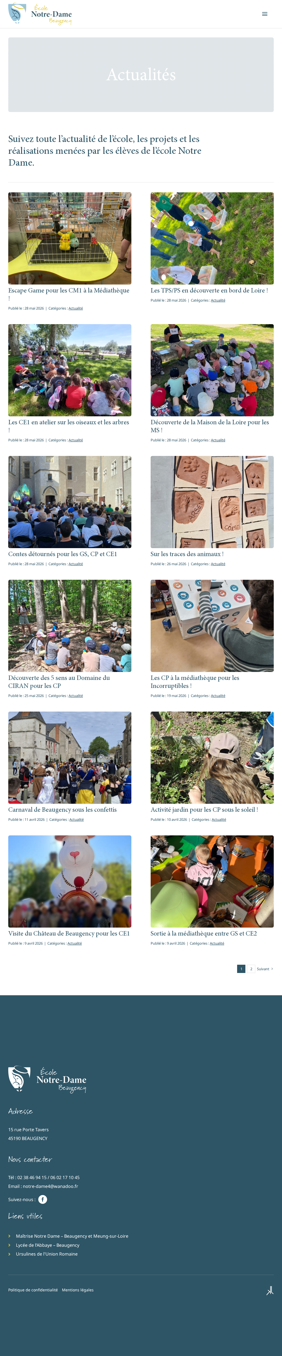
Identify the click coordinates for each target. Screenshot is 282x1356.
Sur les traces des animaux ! (187, 554)
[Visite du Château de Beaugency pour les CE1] (69, 881)
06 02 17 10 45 (65, 1177)
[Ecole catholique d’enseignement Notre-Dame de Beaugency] (47, 1068)
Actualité (70, 247)
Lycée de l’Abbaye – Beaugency (47, 1245)
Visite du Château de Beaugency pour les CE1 (69, 934)
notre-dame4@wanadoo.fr (50, 1186)
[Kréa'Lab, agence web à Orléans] (270, 1291)
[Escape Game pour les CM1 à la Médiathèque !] (69, 238)
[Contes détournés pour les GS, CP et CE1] (69, 502)
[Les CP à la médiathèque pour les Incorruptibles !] (212, 626)
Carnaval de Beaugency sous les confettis (62, 810)
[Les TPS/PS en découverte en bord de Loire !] (212, 238)
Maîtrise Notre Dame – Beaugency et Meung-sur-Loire (72, 1236)
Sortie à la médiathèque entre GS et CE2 (204, 934)
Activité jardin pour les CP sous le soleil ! (204, 810)
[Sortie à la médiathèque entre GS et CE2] (212, 881)
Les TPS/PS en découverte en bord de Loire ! (209, 291)
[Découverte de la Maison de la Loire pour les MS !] (212, 370)
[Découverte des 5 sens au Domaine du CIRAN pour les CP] (69, 626)
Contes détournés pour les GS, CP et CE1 (62, 554)
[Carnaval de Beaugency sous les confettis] (69, 758)
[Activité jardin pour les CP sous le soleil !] (212, 758)
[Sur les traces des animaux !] (212, 502)
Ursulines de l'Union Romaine (47, 1254)
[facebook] (42, 1199)
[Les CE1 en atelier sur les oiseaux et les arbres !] (69, 370)
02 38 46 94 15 (32, 1177)
